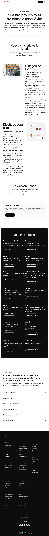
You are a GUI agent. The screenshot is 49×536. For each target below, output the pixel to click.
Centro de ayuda (7, 481)
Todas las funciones (8, 447)
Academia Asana (7, 485)
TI (32, 450)
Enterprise (6, 458)
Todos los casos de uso (22, 469)
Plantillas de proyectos (8, 496)
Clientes (20, 485)
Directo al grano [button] (8, 398)
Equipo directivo (21, 483)
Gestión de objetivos (22, 450)
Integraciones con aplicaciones (10, 460)
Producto (33, 452)
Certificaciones (7, 487)
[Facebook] (27, 525)
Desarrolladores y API (8, 500)
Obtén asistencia (7, 483)
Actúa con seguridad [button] (10, 415)
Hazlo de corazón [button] (8, 420)
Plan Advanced (7, 456)
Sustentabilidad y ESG (22, 505)
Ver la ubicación (9, 249)
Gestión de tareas (21, 467)
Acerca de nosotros (22, 481)
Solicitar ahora (10, 215)
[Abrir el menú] (45, 2)
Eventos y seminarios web (9, 494)
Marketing (34, 446)
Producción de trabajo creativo (24, 448)
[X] (20, 525)
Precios (6, 452)
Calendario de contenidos (23, 446)
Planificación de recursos (23, 460)
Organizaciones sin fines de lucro (37, 468)
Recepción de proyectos (23, 465)
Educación (34, 463)
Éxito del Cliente (7, 498)
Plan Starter (7, 454)
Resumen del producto (8, 445)
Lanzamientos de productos (23, 458)
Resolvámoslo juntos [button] (10, 409)
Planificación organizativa (23, 456)
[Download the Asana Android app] (28, 533)
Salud (33, 457)
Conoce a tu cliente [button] (9, 392)
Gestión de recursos (8, 467)
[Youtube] (29, 525)
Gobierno (33, 461)
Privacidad (20, 500)
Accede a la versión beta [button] (11, 404)
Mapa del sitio (7, 505)
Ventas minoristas (35, 459)
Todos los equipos (35, 472)
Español (25, 521)
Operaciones (34, 448)
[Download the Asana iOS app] (20, 533)
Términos (22, 528)
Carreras (20, 487)
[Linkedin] (22, 525)
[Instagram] (24, 525)
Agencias (33, 470)
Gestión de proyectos (8, 465)
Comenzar (40, 1)
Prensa (20, 494)
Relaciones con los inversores (23, 496)
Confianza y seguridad (22, 498)
